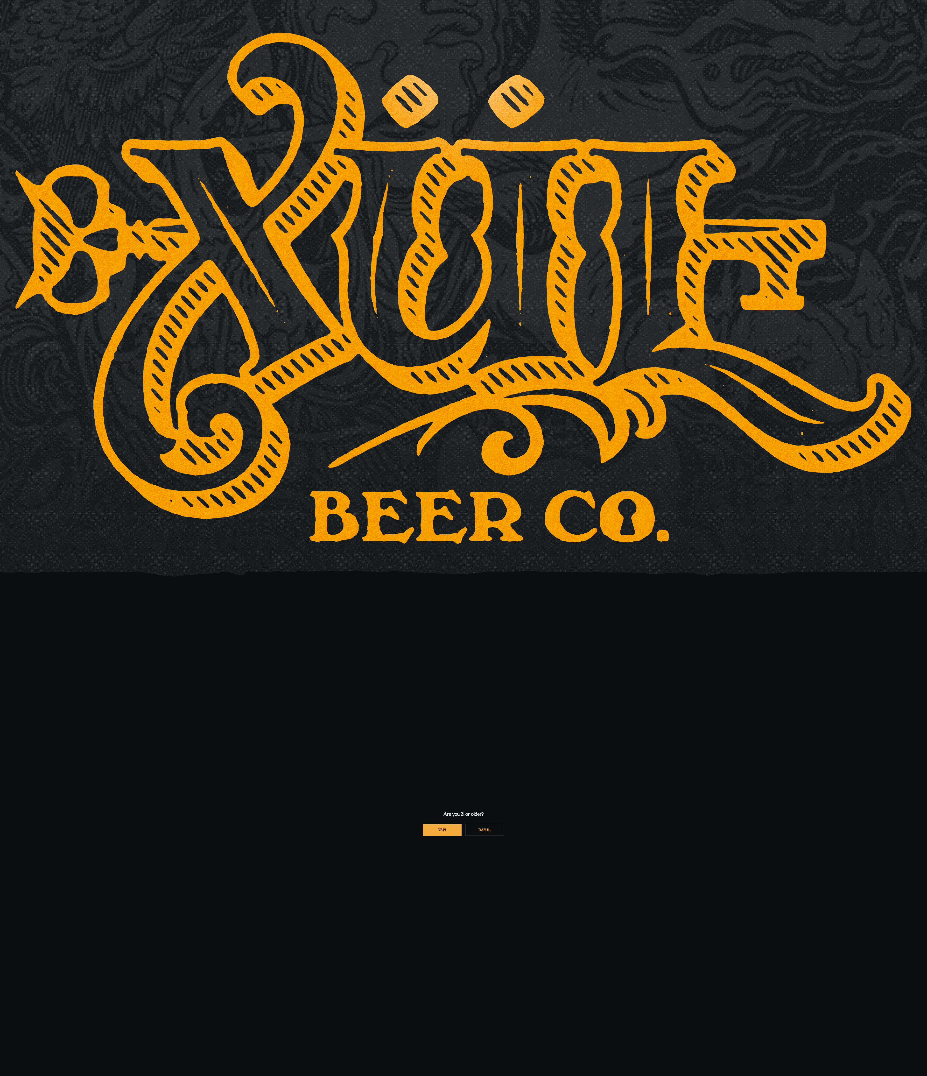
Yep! (442, 830)
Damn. (484, 830)
